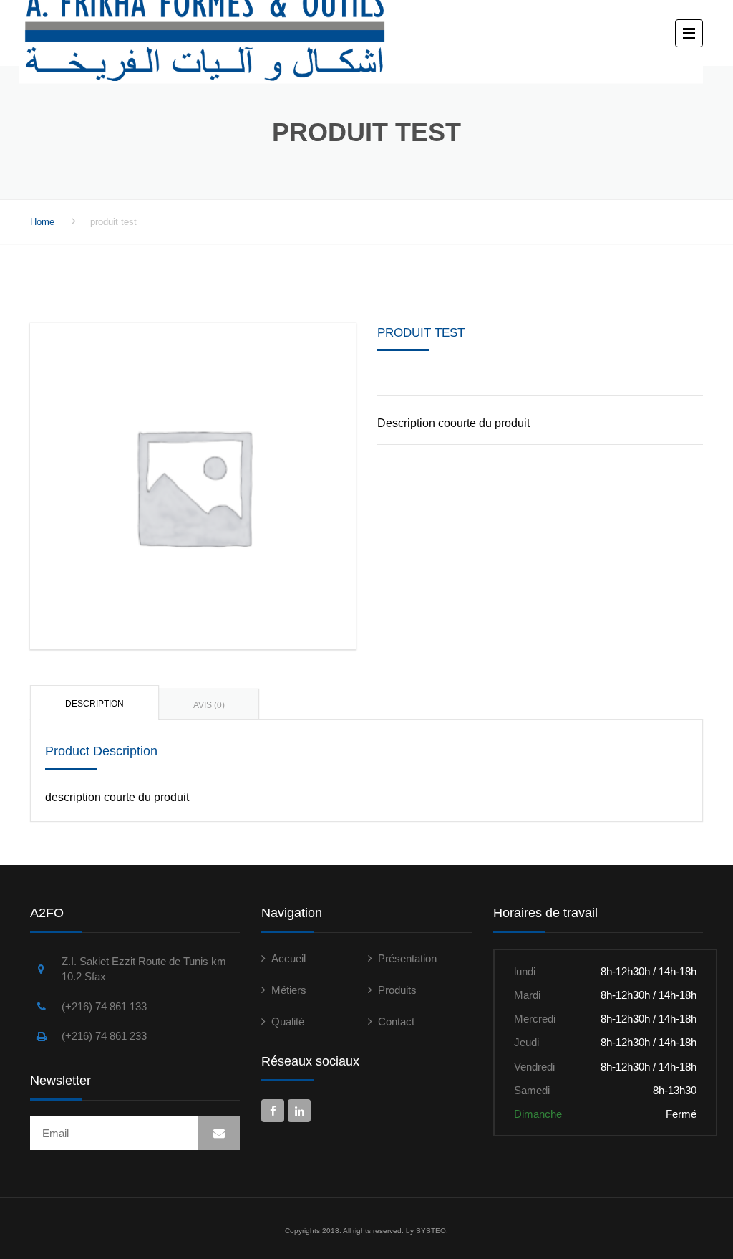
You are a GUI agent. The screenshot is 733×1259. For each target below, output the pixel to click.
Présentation (407, 958)
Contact (396, 1021)
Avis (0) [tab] (209, 705)
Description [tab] (94, 704)
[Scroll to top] (658, 1182)
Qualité (287, 1021)
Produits (397, 990)
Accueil (288, 958)
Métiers (288, 990)
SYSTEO (431, 1231)
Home (42, 221)
